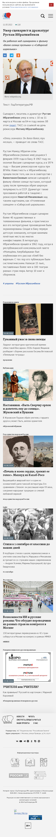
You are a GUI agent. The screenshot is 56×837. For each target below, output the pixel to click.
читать (31, 716)
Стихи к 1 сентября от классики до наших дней (26, 545)
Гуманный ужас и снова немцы (24, 339)
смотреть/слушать (25, 720)
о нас (35, 723)
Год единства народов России (16, 434)
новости (20, 716)
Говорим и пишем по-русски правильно (19, 650)
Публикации (8, 368)
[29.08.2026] (28, 582)
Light (5, 507)
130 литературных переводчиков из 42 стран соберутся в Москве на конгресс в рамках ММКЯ (27, 635)
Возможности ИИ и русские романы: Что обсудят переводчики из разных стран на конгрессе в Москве (27, 622)
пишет (12, 125)
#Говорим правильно (11, 701)
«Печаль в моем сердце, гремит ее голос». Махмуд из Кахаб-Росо (26, 473)
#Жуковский (8, 426)
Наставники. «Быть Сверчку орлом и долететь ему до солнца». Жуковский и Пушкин (27, 408)
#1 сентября (8, 572)
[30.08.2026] (28, 304)
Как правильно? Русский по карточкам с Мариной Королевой (27, 694)
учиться (37, 720)
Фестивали (8, 580)
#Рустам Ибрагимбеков (28, 283)
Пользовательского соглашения (24, 7)
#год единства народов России (16, 499)
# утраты (8, 283)
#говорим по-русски (29, 701)
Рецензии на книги (11, 302)
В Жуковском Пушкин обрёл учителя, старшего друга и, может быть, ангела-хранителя (26, 419)
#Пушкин (18, 426)
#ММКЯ (6, 642)
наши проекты (23, 723)
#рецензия (7, 360)
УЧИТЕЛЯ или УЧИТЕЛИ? (21, 687)
